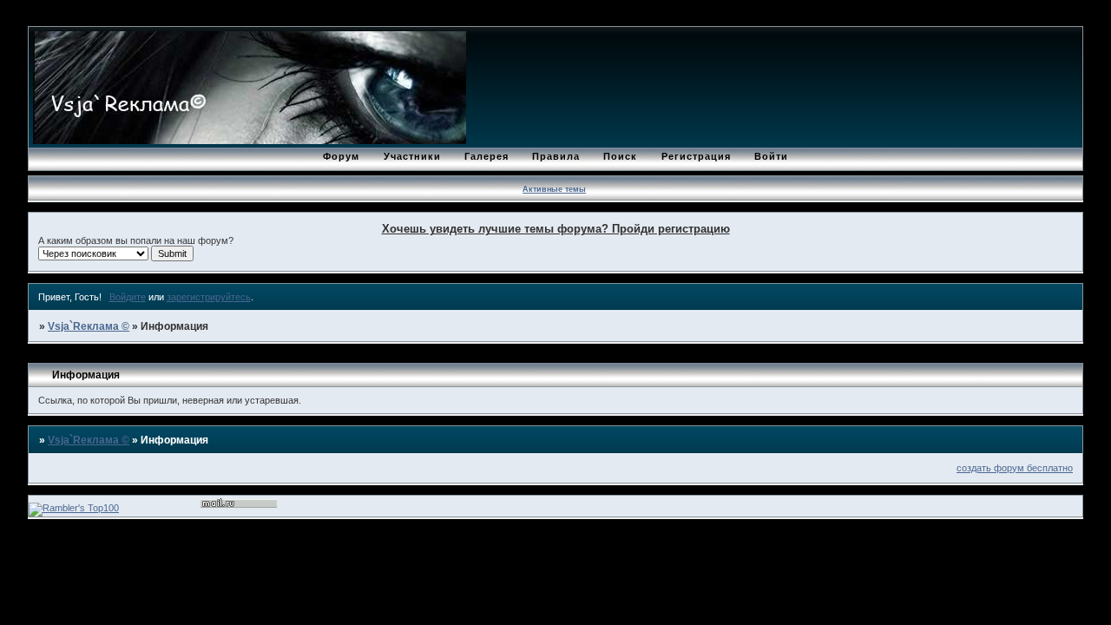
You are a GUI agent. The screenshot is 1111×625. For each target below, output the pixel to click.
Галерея (486, 156)
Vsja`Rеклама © (88, 326)
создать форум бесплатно (1015, 468)
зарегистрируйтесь (209, 297)
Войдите (127, 297)
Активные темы (554, 189)
